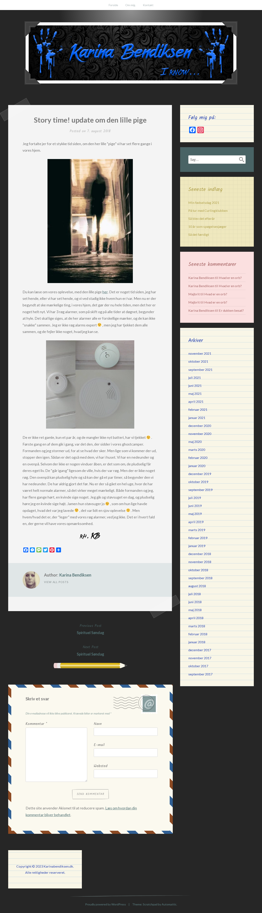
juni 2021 (195, 385)
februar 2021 (197, 409)
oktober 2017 (198, 666)
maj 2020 (195, 442)
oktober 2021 (198, 361)
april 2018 (195, 618)
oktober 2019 (198, 482)
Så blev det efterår (201, 218)
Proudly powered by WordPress (105, 904)
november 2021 (199, 353)
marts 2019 (196, 530)
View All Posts (56, 582)
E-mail (99, 745)
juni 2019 (195, 506)
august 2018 (197, 586)
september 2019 (200, 490)
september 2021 (200, 369)
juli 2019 (194, 498)
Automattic (169, 904)
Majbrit (194, 294)
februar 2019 (197, 538)
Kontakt (148, 5)
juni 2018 (195, 602)
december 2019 (199, 474)
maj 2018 (195, 610)
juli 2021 (194, 377)
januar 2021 (196, 418)
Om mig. (130, 5)
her (105, 292)
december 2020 (199, 426)
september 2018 (200, 578)
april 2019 (195, 522)
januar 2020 (196, 466)
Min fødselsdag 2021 (203, 202)
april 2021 (195, 401)
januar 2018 (196, 642)
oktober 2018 (198, 570)
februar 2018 (197, 634)
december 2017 (199, 650)
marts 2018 (196, 626)
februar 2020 (197, 457)
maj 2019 (195, 514)
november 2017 (199, 658)
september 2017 (200, 674)
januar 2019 (196, 546)
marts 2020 (196, 449)
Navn (98, 724)
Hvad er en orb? (230, 278)
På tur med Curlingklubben (208, 210)
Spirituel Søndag (90, 629)
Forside (113, 5)
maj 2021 (195, 393)
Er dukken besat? (231, 310)
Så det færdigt (198, 234)
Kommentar (36, 724)
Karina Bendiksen (75, 574)
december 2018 (199, 554)
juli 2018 (194, 594)
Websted (100, 766)
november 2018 (199, 562)
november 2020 (199, 434)
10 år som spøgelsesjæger (207, 226)
